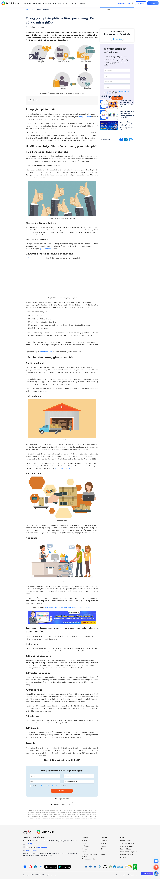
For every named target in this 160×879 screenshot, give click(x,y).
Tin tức (84, 843)
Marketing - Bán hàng (126, 846)
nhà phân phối (85, 117)
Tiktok (103, 854)
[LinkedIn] (36, 867)
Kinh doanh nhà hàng (126, 854)
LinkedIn (103, 846)
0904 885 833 (42, 847)
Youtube (103, 843)
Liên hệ (84, 852)
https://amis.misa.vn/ (32, 850)
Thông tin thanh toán (88, 859)
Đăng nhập (141, 3)
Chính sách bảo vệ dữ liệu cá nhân (50, 786)
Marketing (30, 9)
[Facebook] (25, 867)
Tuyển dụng (85, 846)
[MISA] (27, 832)
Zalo (102, 849)
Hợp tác (84, 849)
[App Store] (50, 867)
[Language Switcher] (132, 3)
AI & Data (123, 857)
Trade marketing (42, 9)
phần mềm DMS (46, 352)
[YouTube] (30, 867)
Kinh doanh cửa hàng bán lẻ (128, 852)
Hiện (35, 100)
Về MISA (84, 840)
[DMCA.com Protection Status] (110, 866)
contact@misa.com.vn (32, 844)
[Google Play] (64, 867)
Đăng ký (153, 3)
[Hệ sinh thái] (45, 832)
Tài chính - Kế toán (125, 840)
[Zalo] (41, 867)
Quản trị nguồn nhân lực (127, 843)
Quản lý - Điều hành (126, 849)
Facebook (104, 840)
